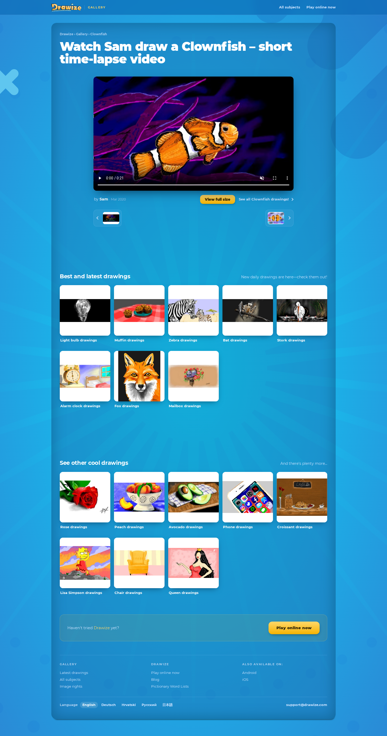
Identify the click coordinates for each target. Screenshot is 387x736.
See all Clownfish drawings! (264, 199)
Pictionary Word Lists (170, 686)
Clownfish (98, 34)
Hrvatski (129, 705)
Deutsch (108, 705)
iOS (245, 679)
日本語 (167, 705)
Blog (155, 679)
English (89, 705)
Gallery (82, 34)
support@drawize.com (306, 705)
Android (249, 673)
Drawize (66, 34)
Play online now (321, 7)
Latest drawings (74, 673)
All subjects (289, 7)
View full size (217, 199)
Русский (149, 705)
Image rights (71, 686)
